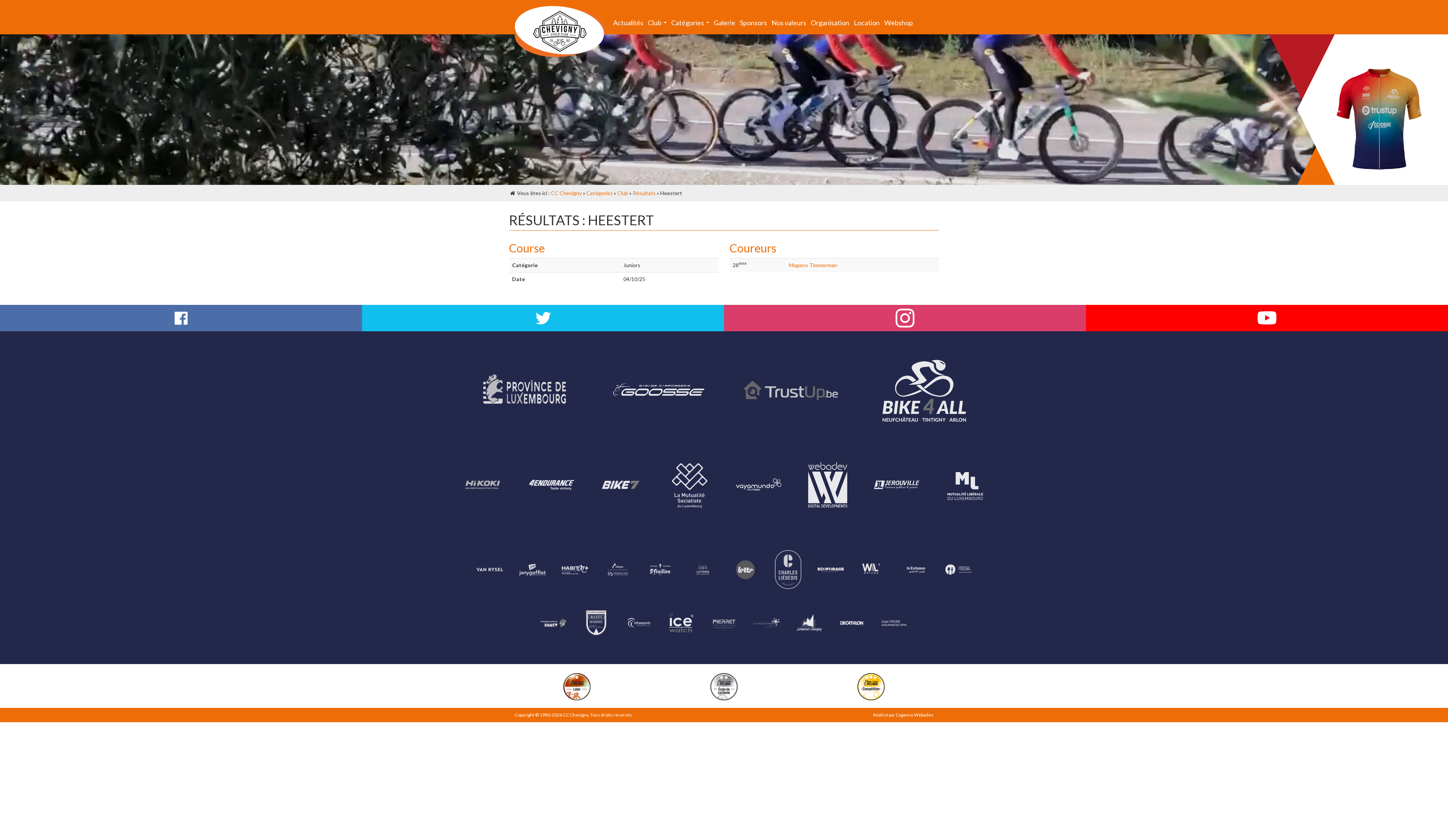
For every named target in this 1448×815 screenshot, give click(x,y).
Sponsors (753, 22)
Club (658, 24)
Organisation (830, 22)
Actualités (628, 22)
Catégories (691, 24)
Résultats (644, 193)
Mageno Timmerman (813, 265)
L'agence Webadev (914, 715)
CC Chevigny (566, 193)
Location (867, 22)
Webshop (898, 22)
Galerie (724, 22)
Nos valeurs (789, 22)
